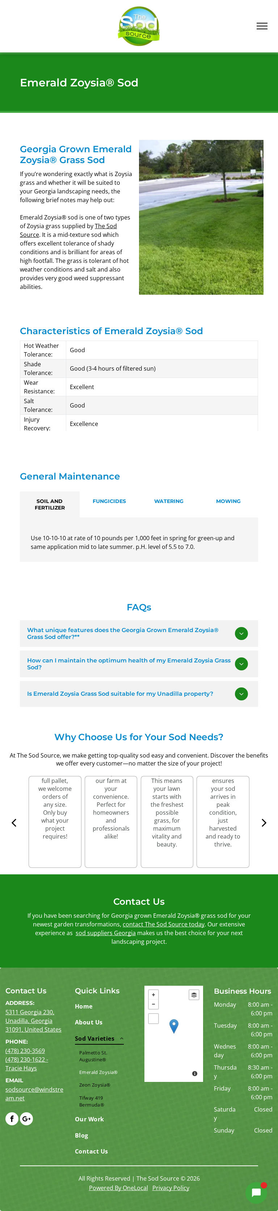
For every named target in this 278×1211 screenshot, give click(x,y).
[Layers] (194, 994)
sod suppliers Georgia (106, 933)
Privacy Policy (170, 1188)
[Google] (26, 1119)
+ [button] (153, 994)
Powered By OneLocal (118, 1188)
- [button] (153, 1004)
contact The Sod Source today (164, 924)
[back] (13, 822)
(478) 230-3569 (25, 1051)
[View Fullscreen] (153, 1018)
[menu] (262, 26)
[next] (264, 822)
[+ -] (173, 1034)
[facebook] (11, 1119)
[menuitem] (101, 1006)
